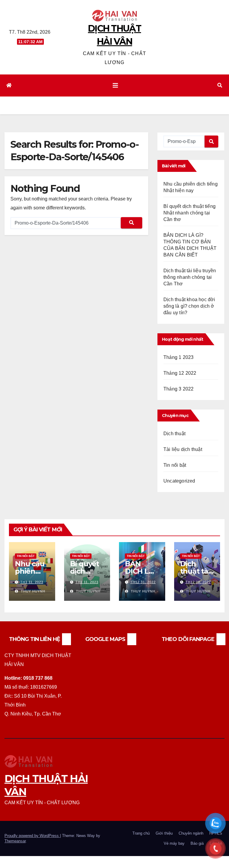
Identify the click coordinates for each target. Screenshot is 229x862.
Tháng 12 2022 (179, 373)
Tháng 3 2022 (178, 388)
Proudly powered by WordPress (32, 835)
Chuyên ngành (191, 833)
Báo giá (197, 843)
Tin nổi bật (174, 465)
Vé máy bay (174, 843)
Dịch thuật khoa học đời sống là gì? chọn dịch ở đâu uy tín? (189, 306)
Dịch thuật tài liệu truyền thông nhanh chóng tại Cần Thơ (189, 277)
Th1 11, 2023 (31, 582)
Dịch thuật (174, 433)
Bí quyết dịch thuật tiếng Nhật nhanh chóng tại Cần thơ (189, 213)
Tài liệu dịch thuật (182, 449)
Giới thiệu (164, 833)
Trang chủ (141, 833)
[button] (219, 85)
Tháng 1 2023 (178, 357)
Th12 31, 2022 (143, 582)
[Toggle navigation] (115, 85)
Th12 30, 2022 (198, 582)
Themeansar (15, 841)
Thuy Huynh (32, 591)
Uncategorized (179, 480)
